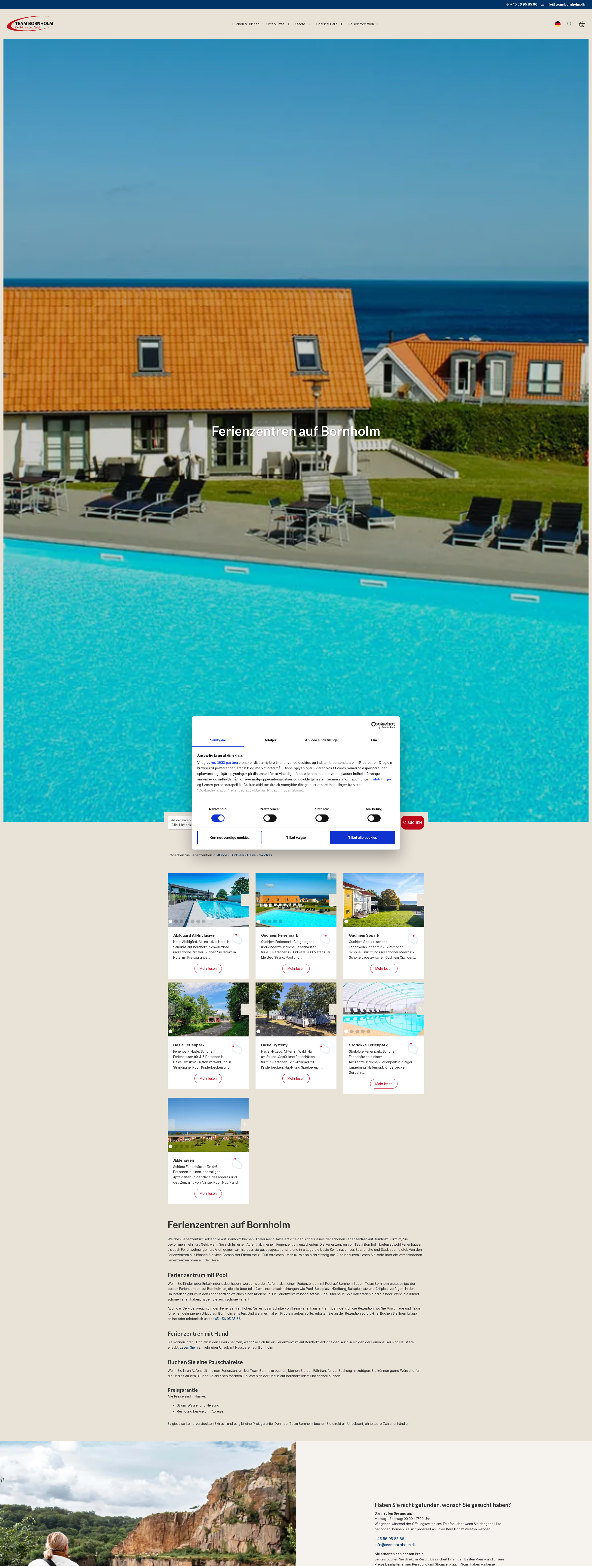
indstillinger (381, 779)
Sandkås (265, 855)
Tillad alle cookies (362, 837)
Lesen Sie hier (191, 1347)
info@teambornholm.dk (565, 4)
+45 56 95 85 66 (523, 4)
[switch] (270, 818)
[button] (245, 900)
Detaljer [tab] (270, 740)
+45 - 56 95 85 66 (227, 1319)
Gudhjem (237, 855)
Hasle (251, 855)
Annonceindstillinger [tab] (322, 740)
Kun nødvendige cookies (230, 837)
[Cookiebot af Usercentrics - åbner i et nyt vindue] (375, 724)
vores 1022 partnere (224, 762)
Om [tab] (374, 740)
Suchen (414, 823)
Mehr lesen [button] (208, 968)
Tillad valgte (296, 837)
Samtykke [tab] (218, 740)
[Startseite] (31, 24)
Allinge (222, 855)
